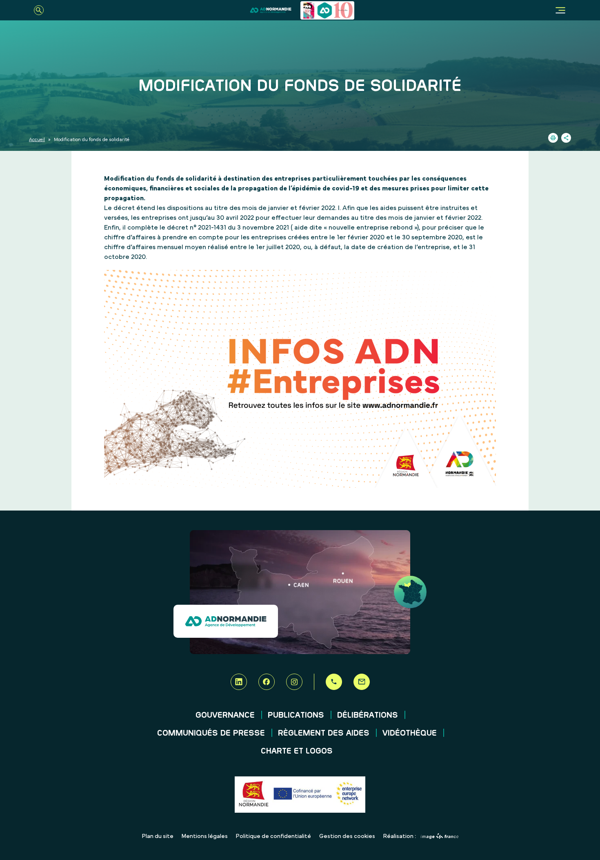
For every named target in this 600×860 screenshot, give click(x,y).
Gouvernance (225, 715)
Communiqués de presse (211, 733)
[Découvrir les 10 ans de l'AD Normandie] (327, 10)
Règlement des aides (323, 733)
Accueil (37, 139)
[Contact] (361, 682)
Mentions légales (205, 836)
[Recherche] (39, 10)
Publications (296, 715)
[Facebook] (266, 682)
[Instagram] (294, 682)
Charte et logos (297, 751)
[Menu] (560, 10)
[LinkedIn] (239, 682)
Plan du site (157, 836)
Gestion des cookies (347, 836)
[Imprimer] (553, 138)
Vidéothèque (409, 733)
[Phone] (334, 682)
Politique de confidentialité (273, 836)
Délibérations (367, 715)
